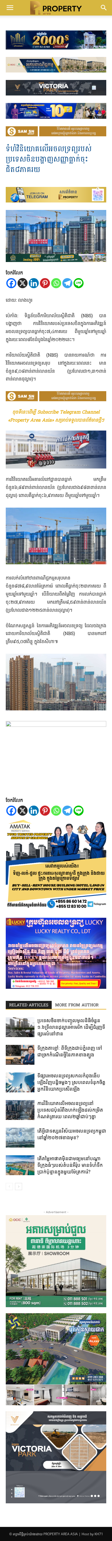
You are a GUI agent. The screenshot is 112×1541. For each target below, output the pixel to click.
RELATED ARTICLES (28, 1005)
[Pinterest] (45, 283)
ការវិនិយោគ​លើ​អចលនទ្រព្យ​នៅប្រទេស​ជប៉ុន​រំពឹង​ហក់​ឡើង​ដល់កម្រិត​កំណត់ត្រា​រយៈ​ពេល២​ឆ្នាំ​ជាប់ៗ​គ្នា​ (70, 1109)
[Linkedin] (34, 283)
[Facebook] (11, 283)
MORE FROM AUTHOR (77, 1005)
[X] (23, 283)
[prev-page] (9, 1186)
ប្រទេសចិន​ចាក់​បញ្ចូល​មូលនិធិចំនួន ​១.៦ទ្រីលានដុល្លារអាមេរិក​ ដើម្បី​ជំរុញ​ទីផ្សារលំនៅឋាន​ (71, 1027)
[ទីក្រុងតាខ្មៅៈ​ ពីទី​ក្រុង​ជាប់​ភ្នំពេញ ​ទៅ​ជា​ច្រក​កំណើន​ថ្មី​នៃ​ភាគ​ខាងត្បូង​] (20, 1055)
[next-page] (18, 1186)
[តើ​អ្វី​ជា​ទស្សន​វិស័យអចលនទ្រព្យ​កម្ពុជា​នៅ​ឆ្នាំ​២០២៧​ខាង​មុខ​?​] (20, 1138)
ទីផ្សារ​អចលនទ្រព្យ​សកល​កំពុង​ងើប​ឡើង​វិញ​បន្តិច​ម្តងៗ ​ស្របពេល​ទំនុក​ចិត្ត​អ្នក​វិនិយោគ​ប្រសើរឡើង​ (71, 1082)
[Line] (79, 283)
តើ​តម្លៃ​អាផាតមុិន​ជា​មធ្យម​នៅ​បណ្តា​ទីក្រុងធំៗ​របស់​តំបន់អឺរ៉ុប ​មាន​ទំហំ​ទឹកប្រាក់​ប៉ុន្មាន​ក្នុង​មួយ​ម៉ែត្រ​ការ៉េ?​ (70, 1165)
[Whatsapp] (56, 283)
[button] (10, 8)
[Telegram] (67, 283)
